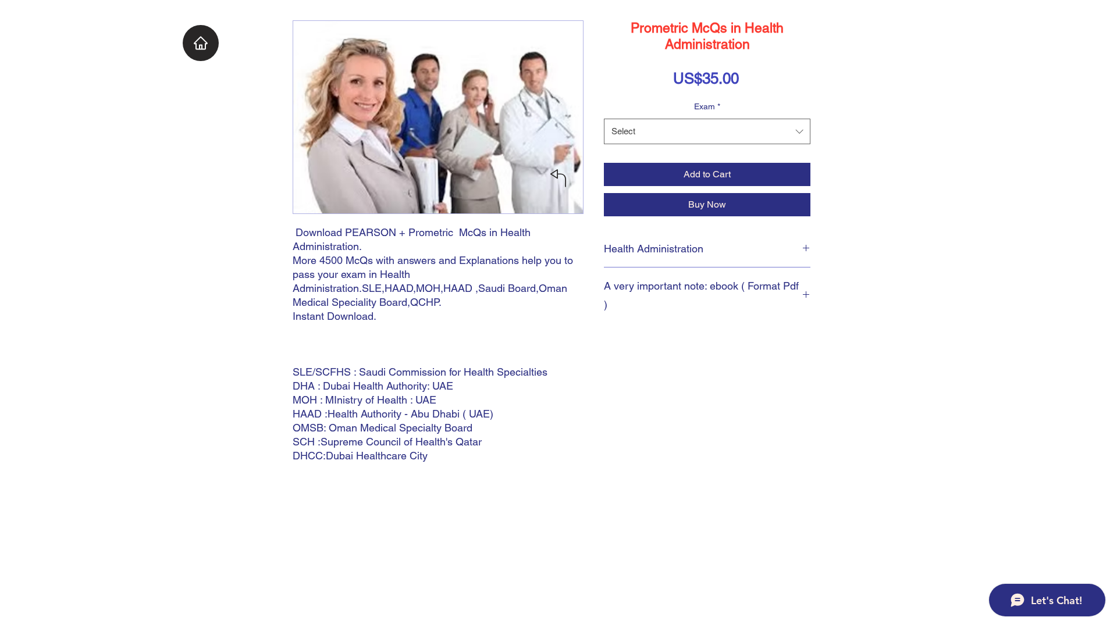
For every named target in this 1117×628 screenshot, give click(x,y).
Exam (707, 106)
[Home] (201, 43)
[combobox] (707, 131)
